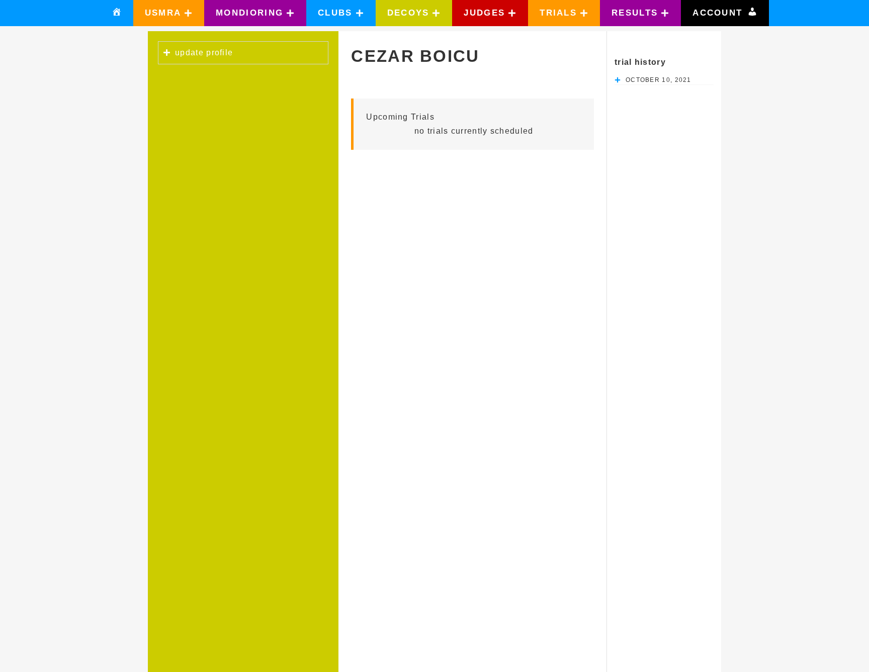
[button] (169, 13)
